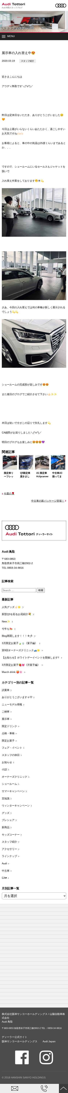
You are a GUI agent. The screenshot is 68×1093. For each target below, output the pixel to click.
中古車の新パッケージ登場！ (47, 500)
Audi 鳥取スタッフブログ (12, 8)
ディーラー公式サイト (14, 1037)
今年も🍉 (7, 628)
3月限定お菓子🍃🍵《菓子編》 (20, 643)
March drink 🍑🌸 (12, 672)
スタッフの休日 (11, 755)
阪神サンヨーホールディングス (19, 1041)
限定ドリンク (9, 726)
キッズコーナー (11, 834)
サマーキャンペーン (13, 791)
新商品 (5, 827)
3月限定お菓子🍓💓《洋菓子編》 (21, 664)
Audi (4, 863)
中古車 (5, 870)
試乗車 (5, 690)
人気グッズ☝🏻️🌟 (11, 607)
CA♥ (4, 877)
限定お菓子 (8, 740)
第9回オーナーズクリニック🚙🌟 (21, 650)
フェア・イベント (12, 747)
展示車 (5, 718)
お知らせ (7, 762)
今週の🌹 (9, 493)
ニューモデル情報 (12, 704)
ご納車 (5, 711)
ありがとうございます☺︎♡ (17, 697)
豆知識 (5, 798)
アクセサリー (9, 849)
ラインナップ (9, 856)
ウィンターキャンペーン (16, 805)
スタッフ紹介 (27, 61)
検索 (40, 590)
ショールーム (9, 783)
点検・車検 (8, 733)
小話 (4, 769)
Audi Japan (49, 1041)
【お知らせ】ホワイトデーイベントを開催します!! (31, 657)
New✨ (6, 621)
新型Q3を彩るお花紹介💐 (17, 614)
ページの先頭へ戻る (63, 1088)
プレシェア (8, 820)
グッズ (5, 812)
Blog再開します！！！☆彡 (17, 635)
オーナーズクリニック (14, 776)
